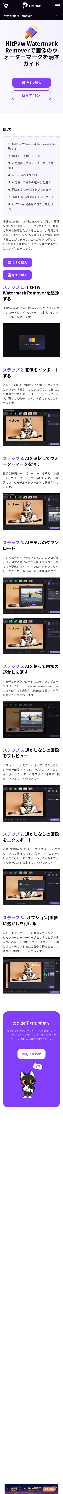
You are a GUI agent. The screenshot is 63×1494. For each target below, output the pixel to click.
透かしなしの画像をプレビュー (29, 189)
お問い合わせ (31, 1054)
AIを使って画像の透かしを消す (29, 182)
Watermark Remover (18, 16)
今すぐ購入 (33, 82)
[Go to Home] (32, 5)
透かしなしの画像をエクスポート (31, 197)
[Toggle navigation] (57, 5)
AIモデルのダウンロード (25, 175)
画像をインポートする (24, 156)
